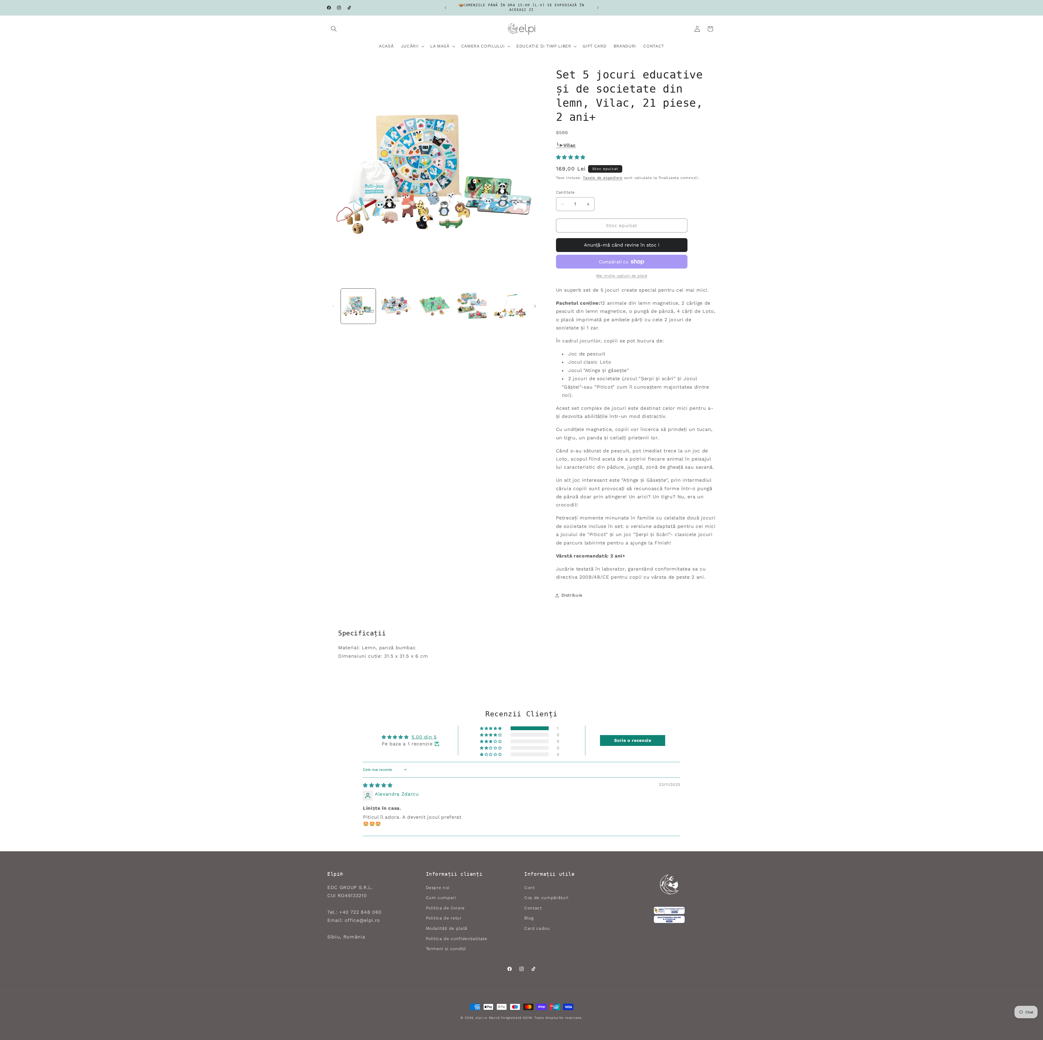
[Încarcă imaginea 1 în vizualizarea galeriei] (358, 306)
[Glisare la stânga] (333, 306)
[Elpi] (669, 884)
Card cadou (537, 928)
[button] (333, 28)
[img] (377, 785)
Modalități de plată (447, 928)
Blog (529, 918)
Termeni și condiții (446, 948)
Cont (529, 887)
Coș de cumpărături (546, 897)
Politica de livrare (445, 908)
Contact (533, 908)
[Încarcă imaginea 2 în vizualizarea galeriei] (396, 306)
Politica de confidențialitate (456, 938)
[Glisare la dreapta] (535, 306)
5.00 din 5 (424, 737)
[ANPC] (669, 910)
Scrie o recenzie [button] (632, 740)
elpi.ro (481, 1018)
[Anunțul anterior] (445, 7)
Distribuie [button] (572, 595)
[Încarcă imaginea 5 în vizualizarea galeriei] (509, 306)
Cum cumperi (441, 897)
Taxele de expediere (603, 178)
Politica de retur (444, 918)
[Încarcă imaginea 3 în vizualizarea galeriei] (434, 306)
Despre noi (438, 887)
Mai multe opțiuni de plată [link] (621, 276)
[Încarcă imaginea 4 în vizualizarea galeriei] (472, 306)
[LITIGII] (669, 919)
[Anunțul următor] (598, 7)
